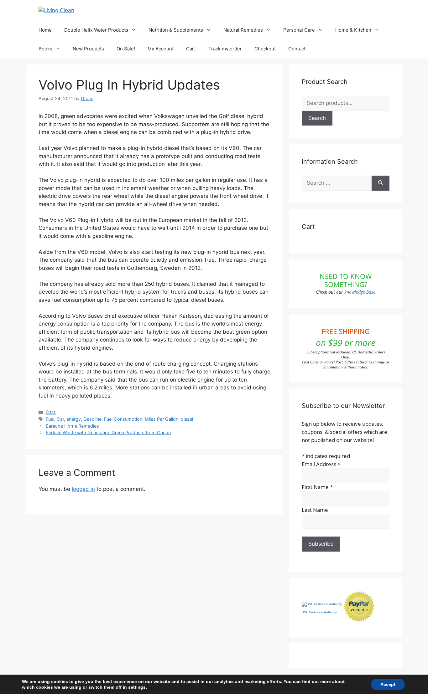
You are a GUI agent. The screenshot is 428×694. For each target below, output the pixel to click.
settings (137, 687)
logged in (83, 489)
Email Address (321, 464)
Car (60, 419)
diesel (187, 419)
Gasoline (92, 419)
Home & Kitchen (353, 30)
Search (317, 118)
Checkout (265, 49)
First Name (317, 487)
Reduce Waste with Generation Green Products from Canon (108, 432)
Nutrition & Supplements (176, 30)
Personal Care (299, 30)
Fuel (50, 419)
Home (45, 30)
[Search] (380, 183)
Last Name (315, 509)
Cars (51, 412)
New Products (88, 49)
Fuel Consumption (123, 419)
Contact (296, 49)
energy (73, 419)
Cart (191, 49)
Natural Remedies (243, 30)
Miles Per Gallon (161, 419)
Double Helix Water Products (96, 30)
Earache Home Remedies (72, 426)
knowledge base (359, 292)
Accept (387, 684)
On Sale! (126, 49)
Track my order (225, 49)
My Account (161, 49)
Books (45, 49)
